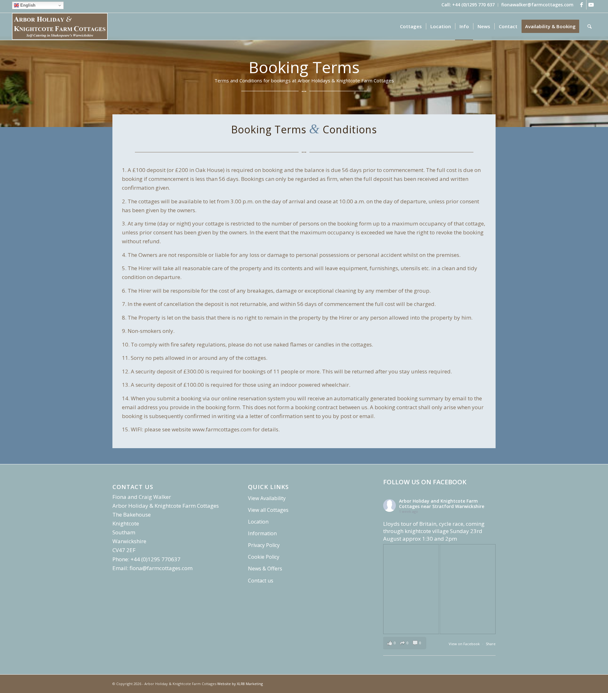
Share (491, 643)
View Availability (267, 498)
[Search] (589, 26)
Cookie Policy (263, 556)
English (27, 5)
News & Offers (265, 568)
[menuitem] (468, 5)
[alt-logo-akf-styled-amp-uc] (60, 26)
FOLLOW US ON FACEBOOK (424, 482)
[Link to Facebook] (581, 5)
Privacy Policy (264, 545)
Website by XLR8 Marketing (240, 683)
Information (262, 533)
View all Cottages (268, 509)
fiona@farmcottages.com (161, 568)
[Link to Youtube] (591, 5)
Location (258, 521)
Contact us (260, 580)
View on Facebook (465, 643)
